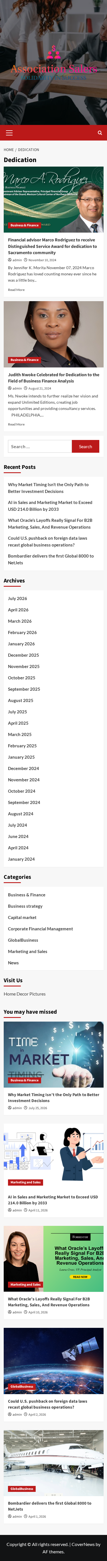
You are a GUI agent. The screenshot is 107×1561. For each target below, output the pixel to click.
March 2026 (20, 621)
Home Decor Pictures (25, 993)
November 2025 (24, 666)
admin (17, 260)
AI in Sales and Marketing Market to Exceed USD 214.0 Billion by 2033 (50, 506)
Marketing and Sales (27, 951)
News (13, 962)
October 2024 (21, 791)
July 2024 (17, 825)
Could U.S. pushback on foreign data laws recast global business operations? (47, 541)
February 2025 (22, 745)
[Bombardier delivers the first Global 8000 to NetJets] (54, 1463)
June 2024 (18, 836)
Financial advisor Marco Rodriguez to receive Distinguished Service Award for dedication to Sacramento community (52, 246)
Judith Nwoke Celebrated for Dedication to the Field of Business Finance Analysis (53, 378)
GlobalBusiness (23, 940)
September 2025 (24, 689)
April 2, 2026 (37, 1414)
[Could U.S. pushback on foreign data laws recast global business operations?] (54, 1361)
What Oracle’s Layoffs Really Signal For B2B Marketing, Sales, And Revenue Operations (50, 523)
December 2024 (23, 768)
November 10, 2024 (42, 260)
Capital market (22, 917)
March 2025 (20, 734)
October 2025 (21, 677)
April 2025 (18, 723)
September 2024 (24, 802)
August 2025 (20, 700)
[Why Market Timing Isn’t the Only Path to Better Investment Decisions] (54, 1055)
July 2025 (17, 711)
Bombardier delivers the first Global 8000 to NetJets (51, 559)
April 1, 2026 (37, 1516)
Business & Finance (25, 225)
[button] (9, 132)
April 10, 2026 (38, 1312)
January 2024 (21, 859)
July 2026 (17, 598)
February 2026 (22, 632)
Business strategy (25, 906)
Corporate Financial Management (40, 928)
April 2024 (18, 847)
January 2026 (21, 643)
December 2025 (23, 655)
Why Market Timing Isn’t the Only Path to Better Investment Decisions (48, 488)
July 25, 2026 (38, 1108)
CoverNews (83, 1544)
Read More (16, 290)
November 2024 (24, 779)
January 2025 (21, 757)
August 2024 (20, 813)
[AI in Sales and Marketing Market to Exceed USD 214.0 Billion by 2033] (54, 1157)
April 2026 (18, 609)
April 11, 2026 (38, 1210)
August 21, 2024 (40, 388)
